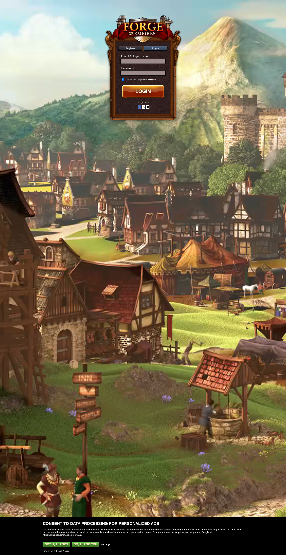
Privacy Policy (49, 551)
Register (130, 48)
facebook (139, 107)
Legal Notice (63, 551)
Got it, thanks (56, 544)
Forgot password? (149, 79)
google (143, 107)
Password (127, 68)
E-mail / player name (134, 56)
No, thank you (85, 544)
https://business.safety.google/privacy (62, 534)
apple (147, 107)
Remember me (133, 79)
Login (155, 48)
